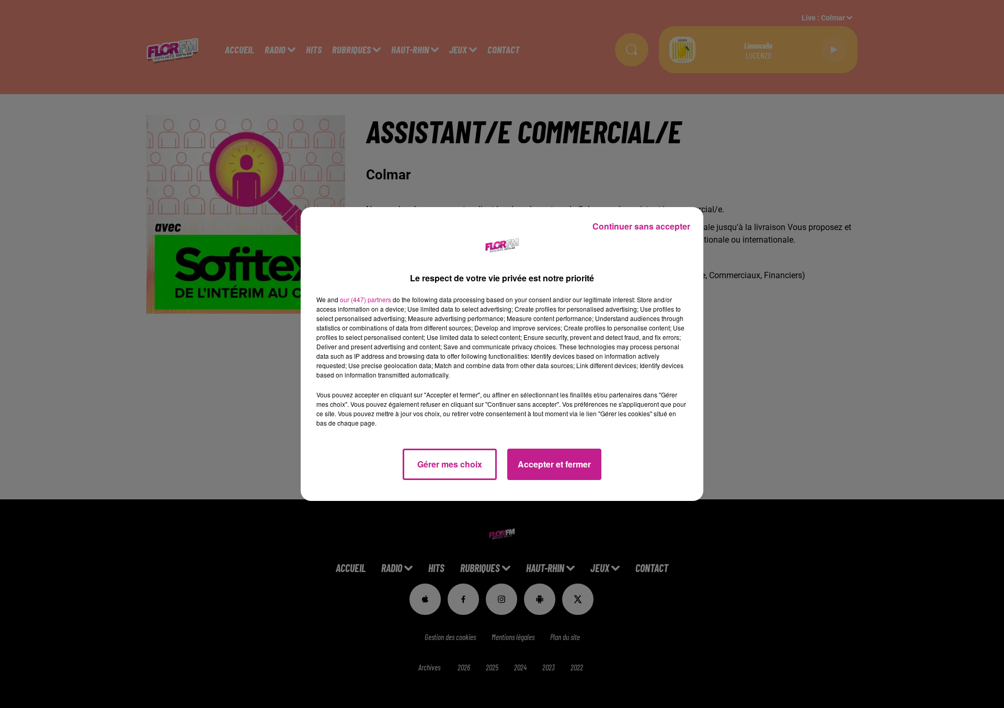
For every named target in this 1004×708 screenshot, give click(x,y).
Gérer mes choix (449, 464)
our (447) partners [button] (365, 299)
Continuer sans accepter (641, 226)
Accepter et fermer (554, 464)
